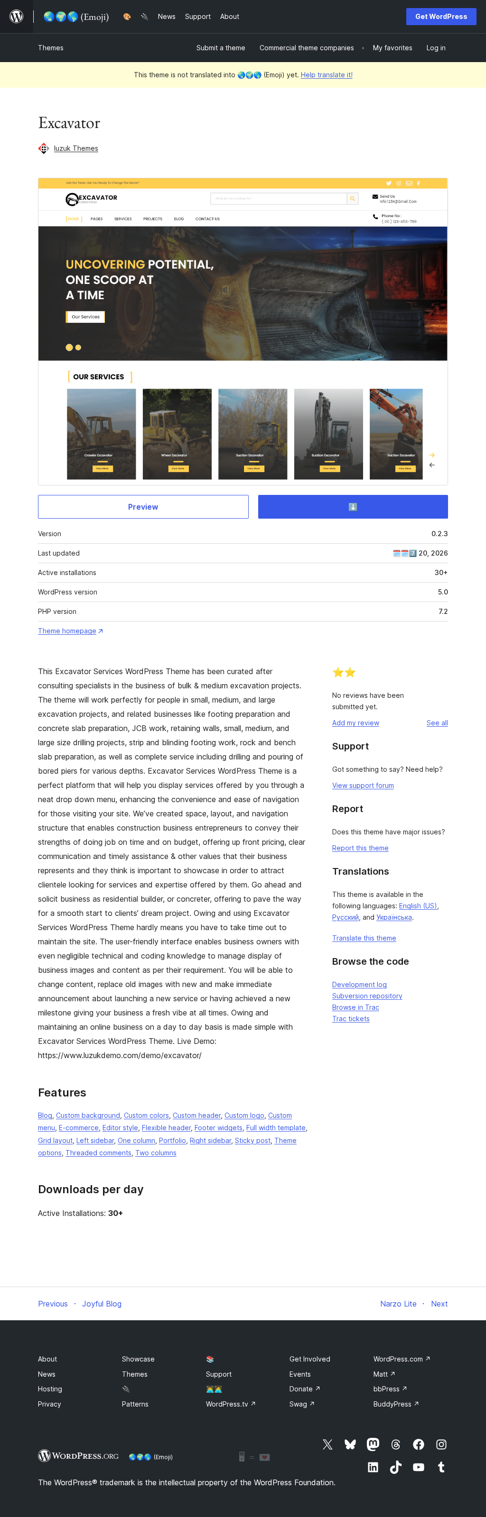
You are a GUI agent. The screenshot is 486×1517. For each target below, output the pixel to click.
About (47, 1359)
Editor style (120, 1128)
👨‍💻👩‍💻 (214, 1389)
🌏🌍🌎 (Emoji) (151, 1457)
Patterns (135, 1404)
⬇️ (353, 507)
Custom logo (244, 1115)
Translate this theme (364, 938)
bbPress (391, 1389)
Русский (345, 917)
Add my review (355, 723)
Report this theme (360, 848)
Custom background (88, 1115)
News (47, 1374)
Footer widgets (219, 1128)
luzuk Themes (76, 148)
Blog (45, 1115)
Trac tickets (351, 1018)
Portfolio (172, 1140)
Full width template (276, 1128)
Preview (143, 507)
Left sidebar (95, 1140)
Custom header (197, 1115)
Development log (359, 984)
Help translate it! (327, 75)
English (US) (418, 906)
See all (437, 723)
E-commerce (79, 1128)
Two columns (156, 1153)
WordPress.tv (231, 1404)
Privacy (49, 1404)
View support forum (363, 785)
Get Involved (310, 1359)
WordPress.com (402, 1359)
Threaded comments (98, 1153)
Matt (385, 1374)
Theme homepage (67, 631)
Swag (302, 1404)
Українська (394, 917)
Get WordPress (441, 16)
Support (219, 1374)
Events (300, 1374)
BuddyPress (397, 1404)
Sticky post (253, 1140)
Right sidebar (210, 1140)
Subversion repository (367, 996)
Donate (305, 1389)
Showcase (138, 1359)
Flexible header (166, 1128)
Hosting (50, 1389)
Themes (51, 48)
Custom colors (146, 1115)
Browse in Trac (355, 1007)
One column (136, 1140)
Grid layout (55, 1140)
